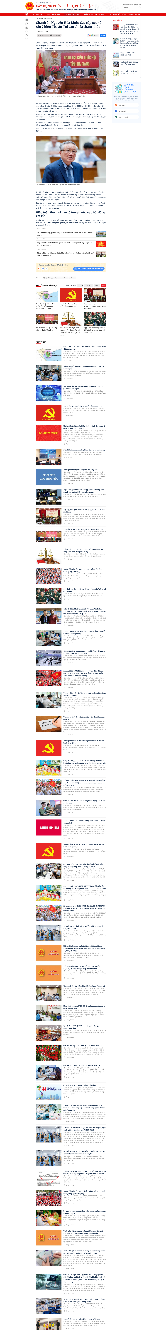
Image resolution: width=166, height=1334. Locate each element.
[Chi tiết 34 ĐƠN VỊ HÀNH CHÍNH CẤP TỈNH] (116, 55)
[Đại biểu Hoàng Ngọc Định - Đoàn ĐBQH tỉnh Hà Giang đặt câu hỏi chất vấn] (71, 72)
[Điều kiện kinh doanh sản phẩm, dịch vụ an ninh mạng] (48, 457)
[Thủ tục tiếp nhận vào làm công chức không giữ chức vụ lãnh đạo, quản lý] (48, 700)
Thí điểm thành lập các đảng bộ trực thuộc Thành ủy (46, 329)
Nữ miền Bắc (57, 35)
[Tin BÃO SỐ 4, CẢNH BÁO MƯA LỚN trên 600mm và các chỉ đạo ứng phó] (47, 295)
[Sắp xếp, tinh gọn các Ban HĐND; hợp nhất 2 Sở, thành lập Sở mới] (95, 295)
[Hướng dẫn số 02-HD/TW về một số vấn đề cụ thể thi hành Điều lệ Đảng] (48, 748)
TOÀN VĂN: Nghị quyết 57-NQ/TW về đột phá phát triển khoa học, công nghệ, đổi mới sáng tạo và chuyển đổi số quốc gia (129, 43)
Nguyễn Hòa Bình (61, 278)
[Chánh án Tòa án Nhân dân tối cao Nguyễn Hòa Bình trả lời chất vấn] (71, 159)
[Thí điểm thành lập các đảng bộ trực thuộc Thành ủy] (47, 319)
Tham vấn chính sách (53, 14)
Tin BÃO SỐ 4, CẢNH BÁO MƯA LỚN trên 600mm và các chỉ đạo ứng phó (45, 306)
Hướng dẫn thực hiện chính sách (94, 14)
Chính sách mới (37, 14)
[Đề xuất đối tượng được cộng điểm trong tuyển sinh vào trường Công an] (48, 1218)
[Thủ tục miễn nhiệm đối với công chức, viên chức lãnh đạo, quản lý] (48, 827)
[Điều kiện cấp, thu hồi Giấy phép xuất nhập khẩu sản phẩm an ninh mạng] (48, 393)
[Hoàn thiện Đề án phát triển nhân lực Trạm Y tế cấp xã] (48, 993)
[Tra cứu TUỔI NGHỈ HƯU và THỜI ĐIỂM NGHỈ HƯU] (116, 64)
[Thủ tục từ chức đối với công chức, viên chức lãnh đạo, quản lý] (48, 724)
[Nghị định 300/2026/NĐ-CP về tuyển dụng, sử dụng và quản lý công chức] (48, 1013)
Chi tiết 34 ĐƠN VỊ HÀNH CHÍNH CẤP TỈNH (79, 1086)
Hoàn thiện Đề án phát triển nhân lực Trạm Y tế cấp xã (84, 986)
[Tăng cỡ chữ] (27, 32)
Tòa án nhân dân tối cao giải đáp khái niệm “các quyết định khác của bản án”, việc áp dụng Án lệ (65, 254)
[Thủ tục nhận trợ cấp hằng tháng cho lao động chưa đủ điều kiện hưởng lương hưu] (48, 638)
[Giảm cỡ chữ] (27, 38)
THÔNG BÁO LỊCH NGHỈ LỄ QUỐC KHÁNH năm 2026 (83, 1046)
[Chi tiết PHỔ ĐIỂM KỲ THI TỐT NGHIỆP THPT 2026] (116, 73)
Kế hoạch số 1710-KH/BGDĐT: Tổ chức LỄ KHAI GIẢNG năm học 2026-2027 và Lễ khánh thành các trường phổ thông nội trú (84, 783)
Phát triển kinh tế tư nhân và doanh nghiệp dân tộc (124, 14)
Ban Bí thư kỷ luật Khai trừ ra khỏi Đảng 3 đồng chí (71, 305)
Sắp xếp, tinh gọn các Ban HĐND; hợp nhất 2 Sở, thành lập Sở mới (95, 306)
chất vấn (72, 278)
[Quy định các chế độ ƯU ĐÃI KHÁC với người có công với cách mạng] (95, 319)
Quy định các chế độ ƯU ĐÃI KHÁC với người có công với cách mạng (94, 330)
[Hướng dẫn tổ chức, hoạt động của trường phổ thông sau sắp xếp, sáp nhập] (48, 576)
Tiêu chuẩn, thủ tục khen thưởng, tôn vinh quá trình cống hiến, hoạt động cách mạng (70, 331)
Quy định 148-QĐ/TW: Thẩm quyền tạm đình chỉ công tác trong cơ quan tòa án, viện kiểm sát (65, 244)
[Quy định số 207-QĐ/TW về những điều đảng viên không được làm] (48, 1033)
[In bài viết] (26, 28)
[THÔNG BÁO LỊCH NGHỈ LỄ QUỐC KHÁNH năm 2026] (48, 1053)
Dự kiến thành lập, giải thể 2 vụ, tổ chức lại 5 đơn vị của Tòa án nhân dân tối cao (65, 234)
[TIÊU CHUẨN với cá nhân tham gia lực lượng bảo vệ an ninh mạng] (48, 808)
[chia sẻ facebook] (26, 19)
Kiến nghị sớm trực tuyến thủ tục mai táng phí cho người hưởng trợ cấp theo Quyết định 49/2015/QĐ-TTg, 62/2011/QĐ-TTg (84, 948)
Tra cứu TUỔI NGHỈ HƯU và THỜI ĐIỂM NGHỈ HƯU (82, 1066)
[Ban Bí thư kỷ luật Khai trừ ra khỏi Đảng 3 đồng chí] (71, 295)
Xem (103, 285)
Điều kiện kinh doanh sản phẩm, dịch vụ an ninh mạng (84, 450)
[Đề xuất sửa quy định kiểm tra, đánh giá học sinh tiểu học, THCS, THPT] (48, 933)
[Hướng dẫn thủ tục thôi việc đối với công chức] (48, 477)
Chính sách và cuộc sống (72, 14)
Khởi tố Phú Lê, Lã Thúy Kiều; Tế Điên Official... (81, 1319)
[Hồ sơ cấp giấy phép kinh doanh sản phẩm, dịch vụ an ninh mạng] (48, 373)
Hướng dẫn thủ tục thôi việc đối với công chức (80, 470)
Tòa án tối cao (48, 278)
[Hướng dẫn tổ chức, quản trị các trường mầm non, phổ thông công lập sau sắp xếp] (48, 1198)
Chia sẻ (103, 35)
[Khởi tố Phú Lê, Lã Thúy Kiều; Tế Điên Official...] (48, 1326)
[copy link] (26, 23)
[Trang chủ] (29, 6)
